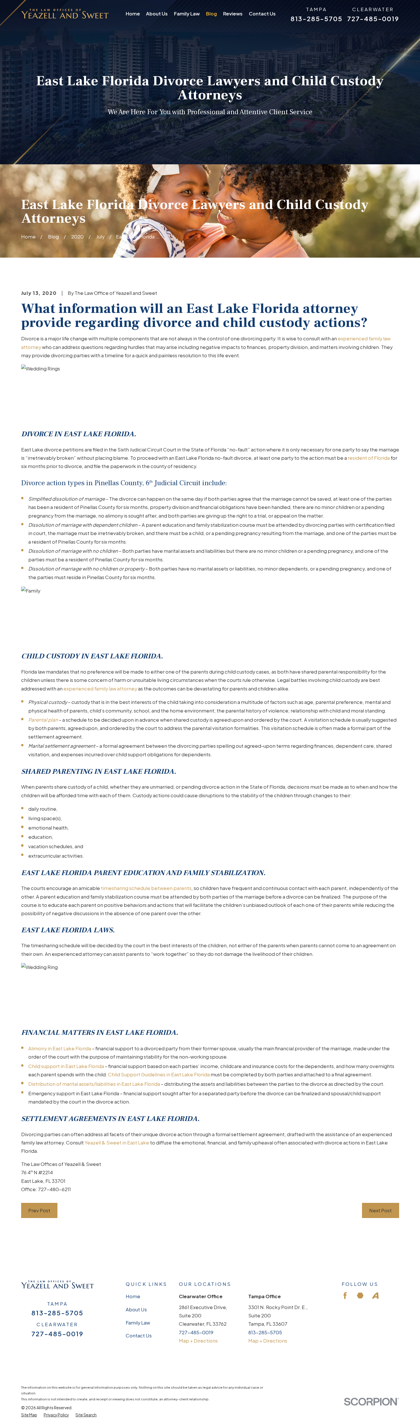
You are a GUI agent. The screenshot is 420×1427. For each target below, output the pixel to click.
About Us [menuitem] (157, 14)
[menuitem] (29, 1415)
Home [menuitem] (133, 14)
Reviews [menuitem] (233, 14)
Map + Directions (198, 1341)
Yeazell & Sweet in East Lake (117, 1143)
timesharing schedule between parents (146, 888)
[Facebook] (345, 1295)
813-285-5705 (316, 18)
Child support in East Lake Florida (66, 1066)
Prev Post (39, 1210)
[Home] (65, 14)
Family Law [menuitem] (187, 14)
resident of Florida (369, 458)
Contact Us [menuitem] (262, 14)
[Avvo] (375, 1295)
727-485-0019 (373, 18)
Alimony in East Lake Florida (59, 1048)
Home (133, 1296)
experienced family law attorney (100, 689)
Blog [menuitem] (211, 14)
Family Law (138, 1323)
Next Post (380, 1210)
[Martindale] (360, 1295)
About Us (136, 1309)
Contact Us (139, 1336)
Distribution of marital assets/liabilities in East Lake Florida (94, 1084)
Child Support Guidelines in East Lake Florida (159, 1074)
